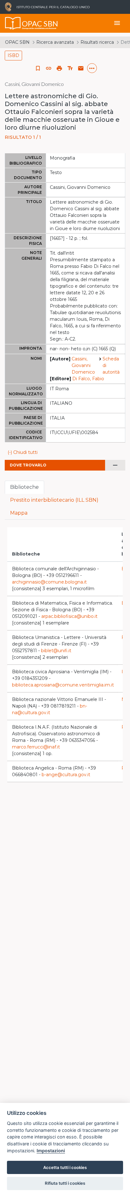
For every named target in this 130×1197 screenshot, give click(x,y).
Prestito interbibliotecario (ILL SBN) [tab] (54, 500)
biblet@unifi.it (56, 650)
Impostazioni (51, 1150)
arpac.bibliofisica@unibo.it (69, 616)
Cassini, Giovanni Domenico (83, 365)
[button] (48, 68)
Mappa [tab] (18, 513)
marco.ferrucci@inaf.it (36, 747)
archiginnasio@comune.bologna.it (49, 582)
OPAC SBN (17, 42)
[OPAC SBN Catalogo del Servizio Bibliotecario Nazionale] (13, 23)
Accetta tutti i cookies (65, 1167)
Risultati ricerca (97, 42)
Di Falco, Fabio (88, 378)
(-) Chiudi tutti (23, 452)
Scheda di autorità (111, 365)
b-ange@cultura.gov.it (66, 774)
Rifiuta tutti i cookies (65, 1183)
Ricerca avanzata (55, 42)
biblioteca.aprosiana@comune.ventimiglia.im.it (63, 685)
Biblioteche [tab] (24, 487)
